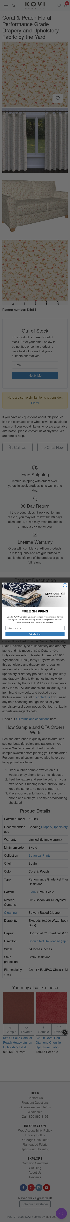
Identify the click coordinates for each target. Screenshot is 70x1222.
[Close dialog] (65, 585)
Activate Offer (35, 634)
